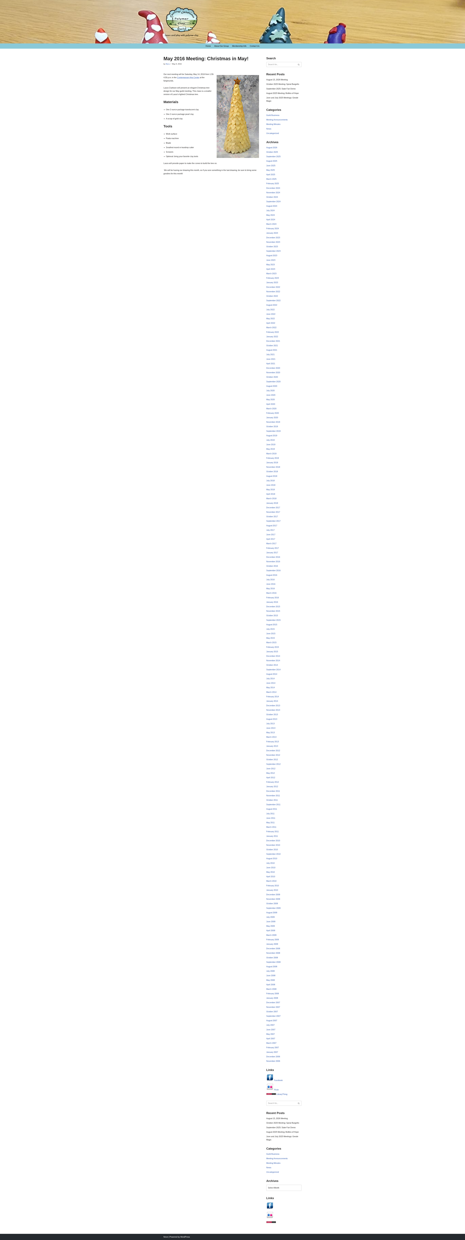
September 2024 (273, 202)
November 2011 (273, 796)
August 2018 (271, 476)
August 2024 (271, 206)
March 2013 (271, 737)
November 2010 (273, 845)
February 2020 (272, 413)
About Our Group (221, 46)
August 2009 (271, 913)
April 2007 (270, 1039)
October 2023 (272, 247)
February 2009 (272, 940)
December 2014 (273, 656)
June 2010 (270, 868)
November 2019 (273, 422)
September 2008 (273, 962)
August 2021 (271, 350)
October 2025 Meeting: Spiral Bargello (282, 84)
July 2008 (270, 971)
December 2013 (273, 706)
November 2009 (273, 899)
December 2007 (273, 1002)
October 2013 (272, 714)
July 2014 (270, 679)
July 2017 (270, 530)
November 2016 (273, 562)
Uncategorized (272, 133)
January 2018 (272, 503)
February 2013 (272, 742)
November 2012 (273, 755)
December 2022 (273, 287)
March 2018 (271, 498)
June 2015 (270, 634)
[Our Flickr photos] (270, 1218)
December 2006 (273, 1057)
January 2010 (272, 890)
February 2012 (272, 782)
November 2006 (273, 1061)
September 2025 (273, 156)
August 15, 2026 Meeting (277, 80)
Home (208, 46)
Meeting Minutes (273, 124)
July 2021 (270, 354)
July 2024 (270, 210)
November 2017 (273, 512)
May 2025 (270, 170)
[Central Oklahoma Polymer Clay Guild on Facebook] (270, 1208)
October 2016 (272, 566)
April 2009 (270, 930)
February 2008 (272, 994)
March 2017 (271, 543)
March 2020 (271, 409)
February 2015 (272, 647)
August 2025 (271, 161)
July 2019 (270, 440)
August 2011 (271, 809)
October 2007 (272, 1012)
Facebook (278, 1080)
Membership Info (239, 46)
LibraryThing (281, 1094)
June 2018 (270, 485)
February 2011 (272, 831)
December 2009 (273, 895)
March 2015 (271, 642)
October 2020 (272, 377)
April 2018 (270, 494)
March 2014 (271, 692)
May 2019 (270, 449)
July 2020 (270, 391)
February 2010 (272, 886)
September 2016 (273, 570)
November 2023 (273, 242)
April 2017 (270, 539)
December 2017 (273, 508)
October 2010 (272, 850)
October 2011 (272, 800)
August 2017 (271, 526)
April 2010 (270, 877)
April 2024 (270, 220)
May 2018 (270, 490)
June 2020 (270, 395)
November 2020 (273, 373)
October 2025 (272, 152)
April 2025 (270, 175)
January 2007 (272, 1052)
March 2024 (271, 224)
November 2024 (273, 193)
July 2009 (270, 917)
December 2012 (273, 751)
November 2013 (273, 710)
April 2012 (270, 778)
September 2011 (273, 805)
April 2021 (270, 364)
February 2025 (272, 183)
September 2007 (273, 1016)
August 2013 (271, 719)
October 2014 (272, 665)
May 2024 (270, 215)
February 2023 (272, 278)
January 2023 (272, 282)
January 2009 (272, 944)
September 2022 (273, 301)
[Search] (299, 64)
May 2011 (270, 823)
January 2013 (272, 746)
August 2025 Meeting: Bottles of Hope (282, 93)
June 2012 (270, 769)
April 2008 (270, 985)
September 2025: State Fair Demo (281, 89)
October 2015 (272, 615)
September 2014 (273, 670)
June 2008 (270, 976)
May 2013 (270, 733)
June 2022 (270, 314)
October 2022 (272, 296)
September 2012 (273, 764)
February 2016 (272, 598)
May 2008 (270, 980)
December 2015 (273, 607)
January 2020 (272, 418)
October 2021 (272, 346)
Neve (165, 1237)
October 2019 (272, 426)
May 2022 (270, 319)
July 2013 (270, 724)
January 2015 (272, 652)
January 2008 (272, 998)
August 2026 (271, 148)
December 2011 (273, 791)
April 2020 (270, 404)
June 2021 (270, 359)
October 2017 (272, 517)
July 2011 (270, 814)
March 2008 (271, 989)
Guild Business (272, 115)
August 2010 (271, 858)
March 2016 (271, 593)
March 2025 (271, 179)
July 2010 (270, 863)
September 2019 (273, 431)
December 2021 (273, 341)
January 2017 (272, 553)
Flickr (276, 1090)
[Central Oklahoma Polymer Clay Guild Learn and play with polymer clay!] (181, 23)
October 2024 (272, 197)
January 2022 (272, 337)
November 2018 (273, 467)
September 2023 (273, 251)
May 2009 (270, 926)
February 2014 (272, 697)
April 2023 (270, 269)
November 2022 (273, 292)
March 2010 (271, 881)
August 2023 (271, 255)
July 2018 (270, 481)
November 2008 (273, 953)
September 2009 (273, 908)
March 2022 (271, 327)
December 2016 (273, 557)
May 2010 (270, 872)
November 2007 (273, 1007)
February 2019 (272, 458)
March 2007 (271, 1043)
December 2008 (273, 949)
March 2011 (271, 827)
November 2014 (273, 661)
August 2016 (271, 575)
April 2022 (270, 323)
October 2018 (272, 471)
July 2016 (270, 580)
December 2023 (273, 238)
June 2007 (270, 1030)
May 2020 (270, 399)
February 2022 (272, 332)
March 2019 (271, 454)
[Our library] (271, 1222)
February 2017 (272, 548)
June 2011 (270, 818)
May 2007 (270, 1034)
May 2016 (270, 589)
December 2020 (273, 368)
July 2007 (270, 1025)
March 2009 (271, 935)
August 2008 (271, 967)
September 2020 (273, 382)
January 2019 (272, 463)
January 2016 (272, 602)
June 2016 (270, 584)
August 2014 (271, 674)
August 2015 (271, 625)
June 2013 (270, 728)
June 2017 (270, 535)
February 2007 (272, 1048)
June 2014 (270, 683)
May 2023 (270, 265)
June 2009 (270, 922)
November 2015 (273, 611)
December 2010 (273, 841)
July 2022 (270, 310)
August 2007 (271, 1021)
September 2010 (273, 854)
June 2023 (270, 260)
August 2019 (271, 436)
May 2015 (270, 638)
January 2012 (272, 786)
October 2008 (272, 958)
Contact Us (254, 46)
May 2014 (270, 687)
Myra (168, 64)
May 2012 (270, 773)
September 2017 (273, 521)
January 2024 (272, 233)
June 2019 (270, 445)
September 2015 (273, 620)
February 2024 (272, 229)
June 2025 (270, 166)
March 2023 (271, 274)
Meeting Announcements (277, 120)
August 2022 (271, 305)
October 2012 (272, 759)
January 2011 (272, 836)
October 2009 (272, 904)
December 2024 (273, 188)
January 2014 (272, 701)
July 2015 (270, 629)
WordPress (185, 1237)
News (268, 129)
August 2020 (271, 386)
